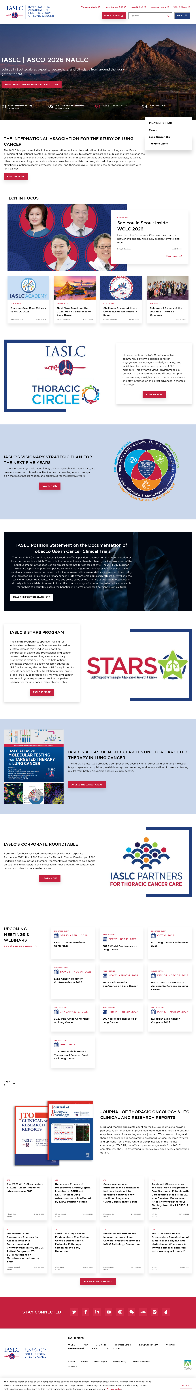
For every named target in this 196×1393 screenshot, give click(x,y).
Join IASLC (137, 7)
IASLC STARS (113, 1348)
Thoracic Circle (89, 7)
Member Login (158, 7)
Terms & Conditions (141, 1362)
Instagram (120, 1312)
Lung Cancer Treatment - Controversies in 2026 (69, 981)
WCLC (71, 1345)
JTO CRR (101, 1345)
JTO (85, 1345)
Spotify (154, 1312)
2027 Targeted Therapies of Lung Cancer (120, 1021)
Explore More (15, 177)
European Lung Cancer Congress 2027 (165, 1021)
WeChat (131, 1312)
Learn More (49, 486)
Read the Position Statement (31, 597)
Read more (171, 256)
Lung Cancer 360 (114, 7)
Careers (71, 1362)
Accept (186, 1385)
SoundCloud (143, 1312)
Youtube (108, 1312)
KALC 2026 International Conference (69, 944)
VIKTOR (170, 1345)
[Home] (30, 12)
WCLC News (180, 7)
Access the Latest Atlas (86, 785)
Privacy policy (113, 1389)
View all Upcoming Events (18, 946)
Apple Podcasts (166, 1312)
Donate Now (112, 16)
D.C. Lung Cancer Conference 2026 (169, 944)
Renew (153, 130)
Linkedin (97, 1312)
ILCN (94, 1348)
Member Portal (76, 1348)
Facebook (85, 1312)
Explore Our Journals (98, 1282)
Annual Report (100, 1362)
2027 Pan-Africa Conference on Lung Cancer (72, 1021)
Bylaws (84, 1362)
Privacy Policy (119, 1362)
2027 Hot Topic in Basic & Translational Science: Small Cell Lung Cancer (71, 1055)
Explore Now (154, 395)
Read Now (11, 85)
